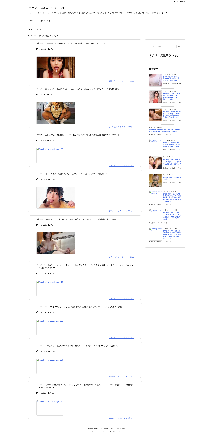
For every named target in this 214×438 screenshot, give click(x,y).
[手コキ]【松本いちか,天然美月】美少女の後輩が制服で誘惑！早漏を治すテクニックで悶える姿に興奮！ (80, 306)
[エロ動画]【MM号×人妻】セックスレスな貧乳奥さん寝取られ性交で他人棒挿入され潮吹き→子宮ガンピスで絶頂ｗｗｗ (172, 114)
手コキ (53, 49)
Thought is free (117, 431)
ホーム (32, 29)
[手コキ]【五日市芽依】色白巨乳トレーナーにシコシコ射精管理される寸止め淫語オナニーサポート (78, 135)
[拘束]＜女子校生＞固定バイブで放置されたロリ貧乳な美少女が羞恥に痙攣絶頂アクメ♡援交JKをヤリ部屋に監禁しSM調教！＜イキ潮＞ (172, 234)
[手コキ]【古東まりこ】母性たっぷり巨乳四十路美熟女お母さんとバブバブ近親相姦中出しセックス (78, 219)
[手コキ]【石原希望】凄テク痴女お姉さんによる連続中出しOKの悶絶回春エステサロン (72, 43)
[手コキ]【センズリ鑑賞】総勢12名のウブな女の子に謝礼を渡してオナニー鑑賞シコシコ (73, 173)
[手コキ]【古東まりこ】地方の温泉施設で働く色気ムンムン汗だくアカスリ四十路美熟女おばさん (77, 345)
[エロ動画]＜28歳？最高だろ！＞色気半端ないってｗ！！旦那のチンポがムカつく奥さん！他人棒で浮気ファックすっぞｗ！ (172, 162)
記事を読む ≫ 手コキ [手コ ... (121, 81)
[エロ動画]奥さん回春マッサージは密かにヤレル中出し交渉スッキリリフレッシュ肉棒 (172, 78)
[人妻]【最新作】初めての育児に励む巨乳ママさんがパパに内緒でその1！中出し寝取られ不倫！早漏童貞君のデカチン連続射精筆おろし (172, 197)
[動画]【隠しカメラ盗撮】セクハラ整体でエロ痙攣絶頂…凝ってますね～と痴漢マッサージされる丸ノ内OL (165, 130)
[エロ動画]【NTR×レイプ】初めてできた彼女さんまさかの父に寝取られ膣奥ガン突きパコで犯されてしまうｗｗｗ (172, 96)
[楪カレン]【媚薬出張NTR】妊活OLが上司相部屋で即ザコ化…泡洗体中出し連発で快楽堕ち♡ (172, 144)
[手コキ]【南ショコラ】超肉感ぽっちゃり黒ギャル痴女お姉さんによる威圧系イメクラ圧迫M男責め (78, 89)
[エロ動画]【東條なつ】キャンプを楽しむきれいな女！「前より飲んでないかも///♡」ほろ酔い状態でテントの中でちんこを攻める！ (172, 216)
